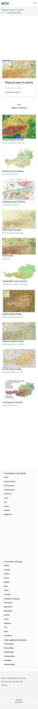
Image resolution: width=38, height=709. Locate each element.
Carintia (6, 615)
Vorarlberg (8, 635)
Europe (6, 506)
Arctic (6, 498)
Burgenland (8, 611)
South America (9, 490)
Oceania (7, 510)
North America (9, 486)
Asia (5, 502)
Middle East (8, 514)
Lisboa (6, 590)
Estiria (6, 619)
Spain (6, 586)
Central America (9, 481)
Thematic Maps (9, 656)
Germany (7, 570)
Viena (6, 631)
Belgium (7, 582)
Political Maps (9, 644)
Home (3, 12)
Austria (6, 578)
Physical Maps (9, 648)
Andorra (7, 574)
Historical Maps (9, 664)
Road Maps (8, 660)
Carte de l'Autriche (17, 681)
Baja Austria (8, 607)
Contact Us (4, 685)
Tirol (5, 627)
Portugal (7, 594)
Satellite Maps (9, 652)
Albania (6, 565)
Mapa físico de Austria (19, 678)
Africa (6, 477)
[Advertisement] (19, 36)
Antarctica (7, 494)
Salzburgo (7, 623)
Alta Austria (8, 603)
